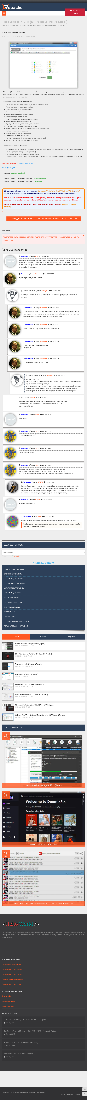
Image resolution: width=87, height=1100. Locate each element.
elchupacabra (21, 36)
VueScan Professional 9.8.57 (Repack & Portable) (31, 695)
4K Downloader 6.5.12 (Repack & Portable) (19, 1054)
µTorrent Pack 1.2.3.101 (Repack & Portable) (30, 685)
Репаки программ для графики (12, 969)
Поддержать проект (75, 12)
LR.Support (45, 291)
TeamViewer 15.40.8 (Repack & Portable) (28, 664)
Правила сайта (9, 617)
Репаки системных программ (31, 25)
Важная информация (12, 607)
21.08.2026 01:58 (22, 646)
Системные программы (13, 574)
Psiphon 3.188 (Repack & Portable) (26, 674)
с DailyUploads (37, 181)
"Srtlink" (77, 191)
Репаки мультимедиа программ (12, 979)
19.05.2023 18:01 (22, 666)
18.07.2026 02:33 (22, 676)
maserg (37, 499)
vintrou (33, 397)
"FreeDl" (58, 191)
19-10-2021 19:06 (8, 36)
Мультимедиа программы (14, 588)
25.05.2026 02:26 (22, 686)
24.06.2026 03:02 (22, 717)
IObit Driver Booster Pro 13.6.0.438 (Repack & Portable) (33, 654)
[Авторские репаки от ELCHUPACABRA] (12, 6)
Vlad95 (37, 431)
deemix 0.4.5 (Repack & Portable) (44, 844)
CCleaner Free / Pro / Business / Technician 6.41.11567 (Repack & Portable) (40, 715)
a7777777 (40, 482)
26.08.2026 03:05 (22, 697)
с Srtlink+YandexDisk (40, 178)
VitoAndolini (38, 274)
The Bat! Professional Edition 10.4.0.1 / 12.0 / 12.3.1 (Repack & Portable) (31, 1031)
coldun (39, 516)
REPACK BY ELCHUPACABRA (10, 25)
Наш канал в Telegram (44, 563)
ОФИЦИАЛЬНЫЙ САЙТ (18, 173)
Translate (16, 556)
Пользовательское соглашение (16, 626)
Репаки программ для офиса (11, 984)
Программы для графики (13, 579)
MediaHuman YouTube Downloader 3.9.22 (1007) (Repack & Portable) (43, 903)
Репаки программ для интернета (12, 974)
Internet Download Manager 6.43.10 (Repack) (30, 644)
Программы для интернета (14, 583)
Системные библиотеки (13, 602)
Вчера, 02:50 (10, 1034)
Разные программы (11, 598)
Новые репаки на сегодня (14, 569)
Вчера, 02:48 (10, 1045)
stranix (37, 414)
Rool (36, 256)
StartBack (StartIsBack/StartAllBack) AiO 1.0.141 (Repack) (34, 705)
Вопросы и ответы (11, 612)
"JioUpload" (65, 191)
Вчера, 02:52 (21, 707)
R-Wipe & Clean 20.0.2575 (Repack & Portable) (21, 1042)
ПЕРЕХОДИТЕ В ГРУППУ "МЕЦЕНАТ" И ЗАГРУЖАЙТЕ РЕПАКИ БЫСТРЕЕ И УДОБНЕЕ (43, 219)
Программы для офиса (12, 593)
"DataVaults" (51, 191)
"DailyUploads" (42, 191)
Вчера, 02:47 (10, 1057)
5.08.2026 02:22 (22, 656)
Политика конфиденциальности (16, 621)
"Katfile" (71, 191)
